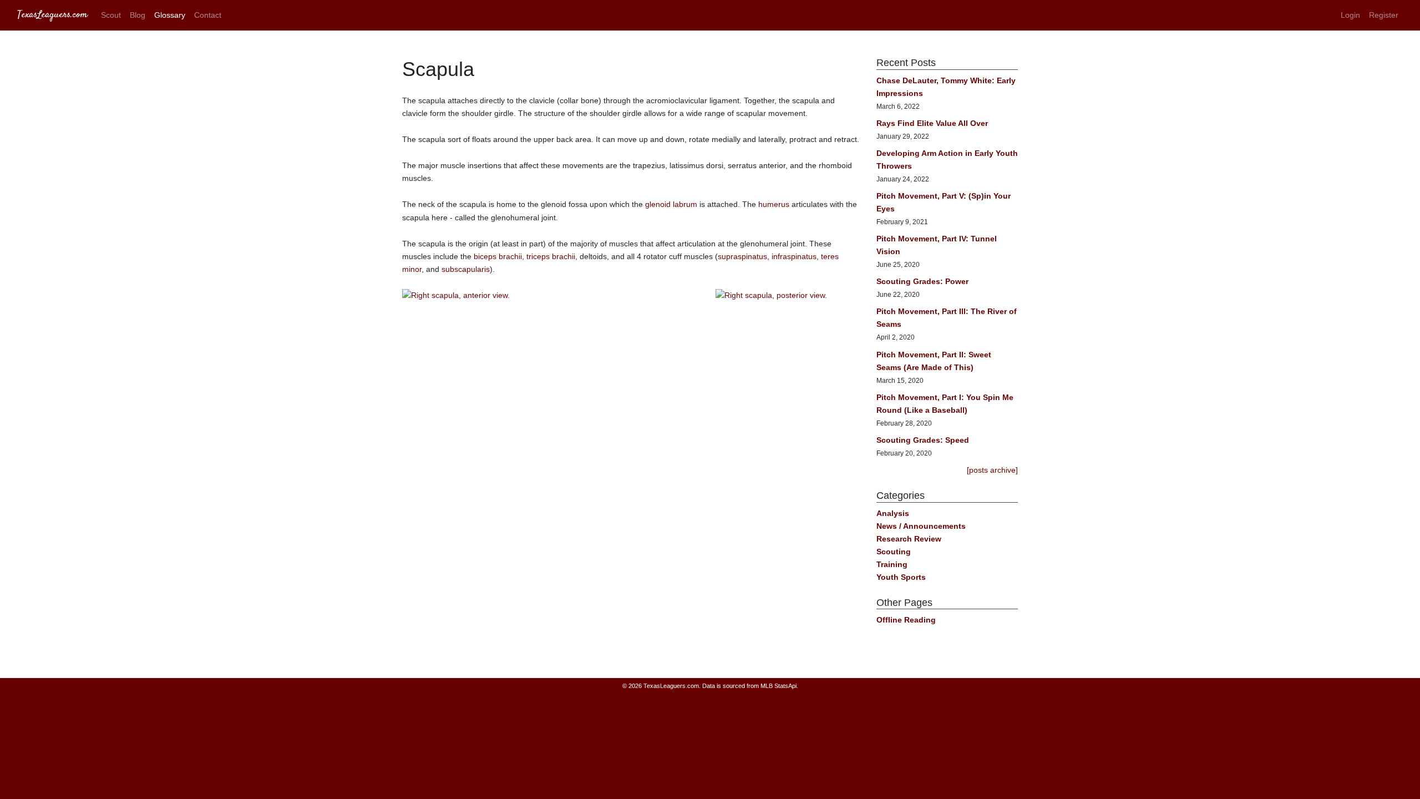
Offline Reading (906, 619)
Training (891, 564)
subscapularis (466, 269)
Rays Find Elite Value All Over (932, 123)
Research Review (908, 538)
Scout (111, 15)
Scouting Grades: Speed (922, 440)
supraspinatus (742, 256)
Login (1350, 15)
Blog (137, 15)
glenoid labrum (671, 204)
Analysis (892, 513)
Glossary (169, 15)
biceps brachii (498, 256)
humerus (773, 204)
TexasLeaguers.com (52, 15)
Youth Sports (901, 577)
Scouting (893, 551)
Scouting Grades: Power (922, 281)
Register (1383, 15)
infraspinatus (794, 256)
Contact (207, 15)
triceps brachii (550, 256)
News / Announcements (921, 526)
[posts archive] (992, 470)
